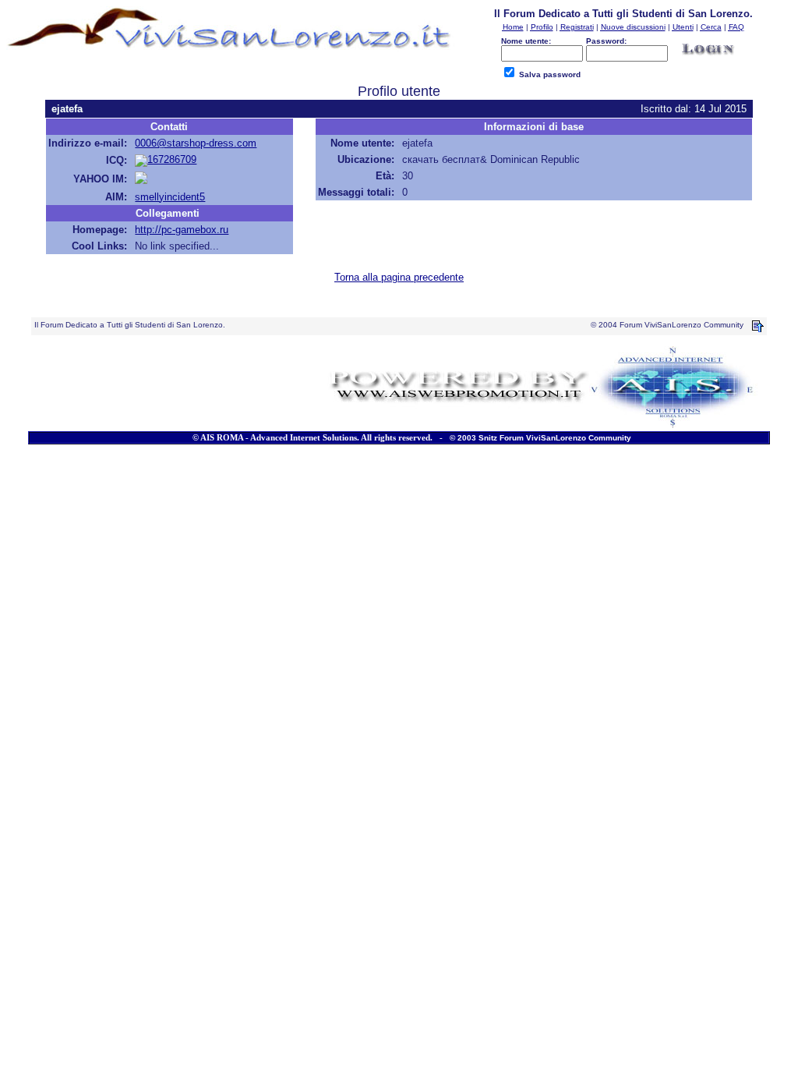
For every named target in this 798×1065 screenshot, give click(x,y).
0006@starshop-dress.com (195, 143)
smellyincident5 (170, 197)
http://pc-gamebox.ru (181, 229)
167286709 (171, 159)
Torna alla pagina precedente (399, 277)
